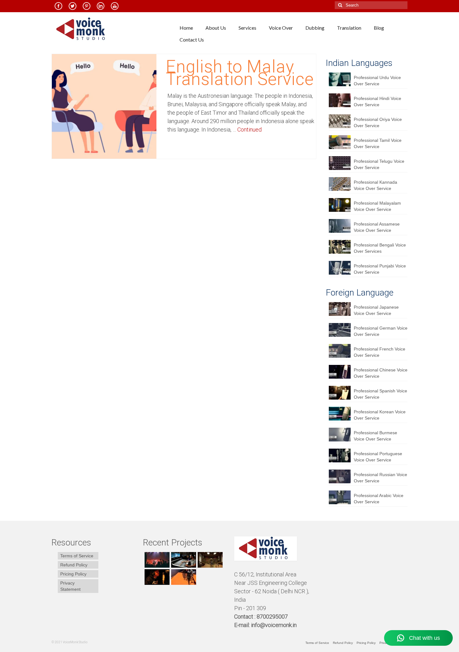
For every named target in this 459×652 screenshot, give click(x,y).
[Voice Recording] (209, 560)
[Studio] (156, 577)
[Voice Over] (183, 577)
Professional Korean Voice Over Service (380, 415)
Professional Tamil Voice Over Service (378, 143)
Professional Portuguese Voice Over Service (378, 456)
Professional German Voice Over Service (380, 331)
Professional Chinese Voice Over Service (380, 373)
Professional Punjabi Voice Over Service (380, 269)
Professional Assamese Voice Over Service (377, 227)
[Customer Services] (156, 560)
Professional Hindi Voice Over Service (377, 101)
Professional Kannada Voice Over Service (375, 185)
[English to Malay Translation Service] (104, 105)
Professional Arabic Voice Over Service (378, 498)
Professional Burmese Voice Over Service (375, 435)
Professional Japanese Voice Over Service (376, 310)
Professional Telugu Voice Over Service (379, 164)
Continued (249, 129)
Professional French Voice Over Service (379, 352)
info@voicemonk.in (274, 625)
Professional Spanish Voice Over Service (380, 394)
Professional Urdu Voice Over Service (377, 80)
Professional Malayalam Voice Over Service (377, 206)
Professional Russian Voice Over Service (380, 477)
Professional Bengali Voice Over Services (380, 248)
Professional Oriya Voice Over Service (378, 122)
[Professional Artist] (183, 560)
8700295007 (273, 616)
